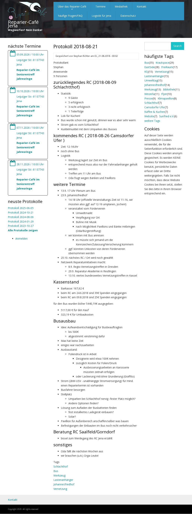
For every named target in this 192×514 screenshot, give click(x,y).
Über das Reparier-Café (72, 8)
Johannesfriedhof (63, 484)
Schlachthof (60, 466)
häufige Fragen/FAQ (70, 15)
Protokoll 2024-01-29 (21, 221)
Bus (55, 471)
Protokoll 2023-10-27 (21, 226)
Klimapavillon (166, 98)
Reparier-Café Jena (23, 24)
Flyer (164, 94)
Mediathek (121, 6)
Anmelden (21, 238)
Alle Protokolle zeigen (23, 230)
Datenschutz (128, 15)
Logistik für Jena (101, 15)
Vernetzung (60, 489)
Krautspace (162, 62)
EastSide (149, 67)
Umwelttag (151, 80)
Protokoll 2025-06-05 (21, 208)
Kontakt (141, 6)
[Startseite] (27, 11)
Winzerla (149, 94)
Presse (148, 98)
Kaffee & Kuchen (154, 111)
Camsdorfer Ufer (154, 107)
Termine (100, 6)
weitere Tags (152, 120)
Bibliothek (169, 89)
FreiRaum (167, 67)
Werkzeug (59, 475)
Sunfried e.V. (166, 116)
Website (149, 116)
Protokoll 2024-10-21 (21, 212)
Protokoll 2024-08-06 (21, 217)
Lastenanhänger (63, 480)
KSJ (146, 71)
